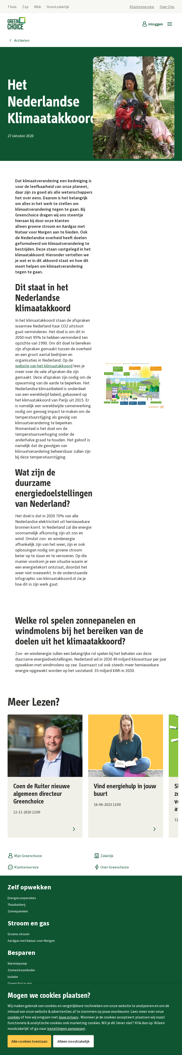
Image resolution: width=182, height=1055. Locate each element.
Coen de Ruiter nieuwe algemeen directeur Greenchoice (41, 794)
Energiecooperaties (22, 898)
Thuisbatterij (16, 904)
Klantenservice (142, 6)
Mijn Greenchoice (28, 855)
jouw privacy (68, 1017)
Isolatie (13, 977)
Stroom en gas (28, 923)
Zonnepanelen (18, 911)
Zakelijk (106, 855)
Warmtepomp (17, 963)
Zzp (25, 6)
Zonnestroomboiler (21, 970)
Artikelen (21, 40)
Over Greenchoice (114, 867)
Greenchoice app (20, 983)
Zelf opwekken (29, 887)
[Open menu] (169, 24)
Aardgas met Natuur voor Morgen (31, 940)
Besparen (21, 952)
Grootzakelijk (58, 6)
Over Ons (167, 6)
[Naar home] (16, 24)
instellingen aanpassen (66, 1028)
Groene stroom (18, 934)
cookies (14, 1017)
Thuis (12, 6)
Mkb (37, 6)
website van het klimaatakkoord (44, 366)
